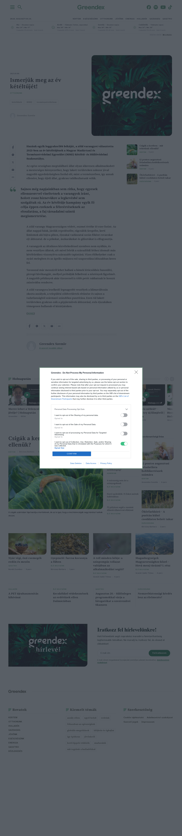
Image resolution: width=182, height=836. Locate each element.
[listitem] (91, 409)
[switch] (124, 415)
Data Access (91, 463)
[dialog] (91, 418)
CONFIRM (72, 454)
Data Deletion (76, 463)
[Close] (137, 373)
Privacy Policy (106, 463)
